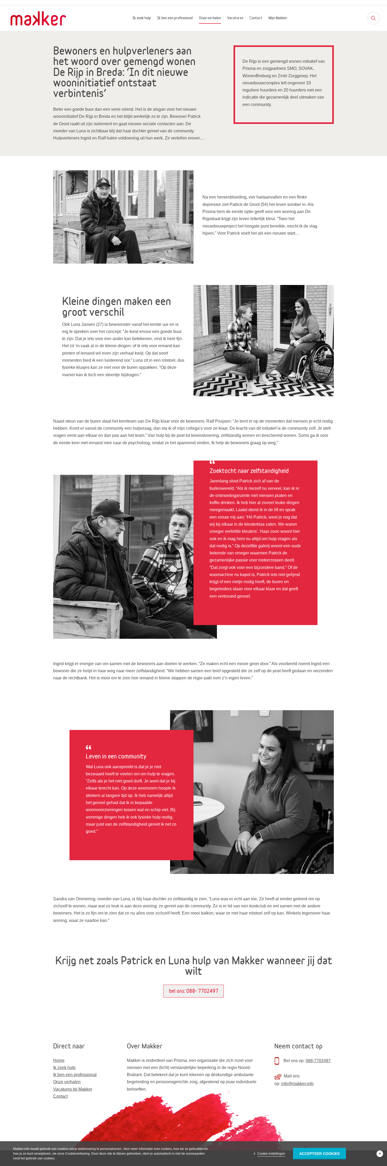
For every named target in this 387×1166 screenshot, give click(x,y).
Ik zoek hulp (141, 18)
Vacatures (235, 18)
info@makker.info (297, 1083)
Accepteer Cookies (319, 1154)
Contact (256, 18)
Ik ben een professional (175, 18)
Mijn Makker (278, 18)
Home (58, 1060)
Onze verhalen (210, 18)
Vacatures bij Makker (72, 1089)
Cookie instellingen (271, 1153)
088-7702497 (318, 1060)
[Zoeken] (373, 18)
